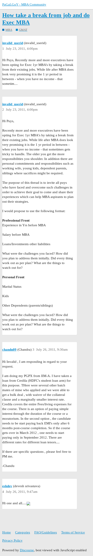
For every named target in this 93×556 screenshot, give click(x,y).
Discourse (27, 550)
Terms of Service (73, 532)
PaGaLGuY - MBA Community (24, 4)
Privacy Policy (12, 540)
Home (6, 532)
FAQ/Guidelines (45, 532)
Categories (22, 532)
